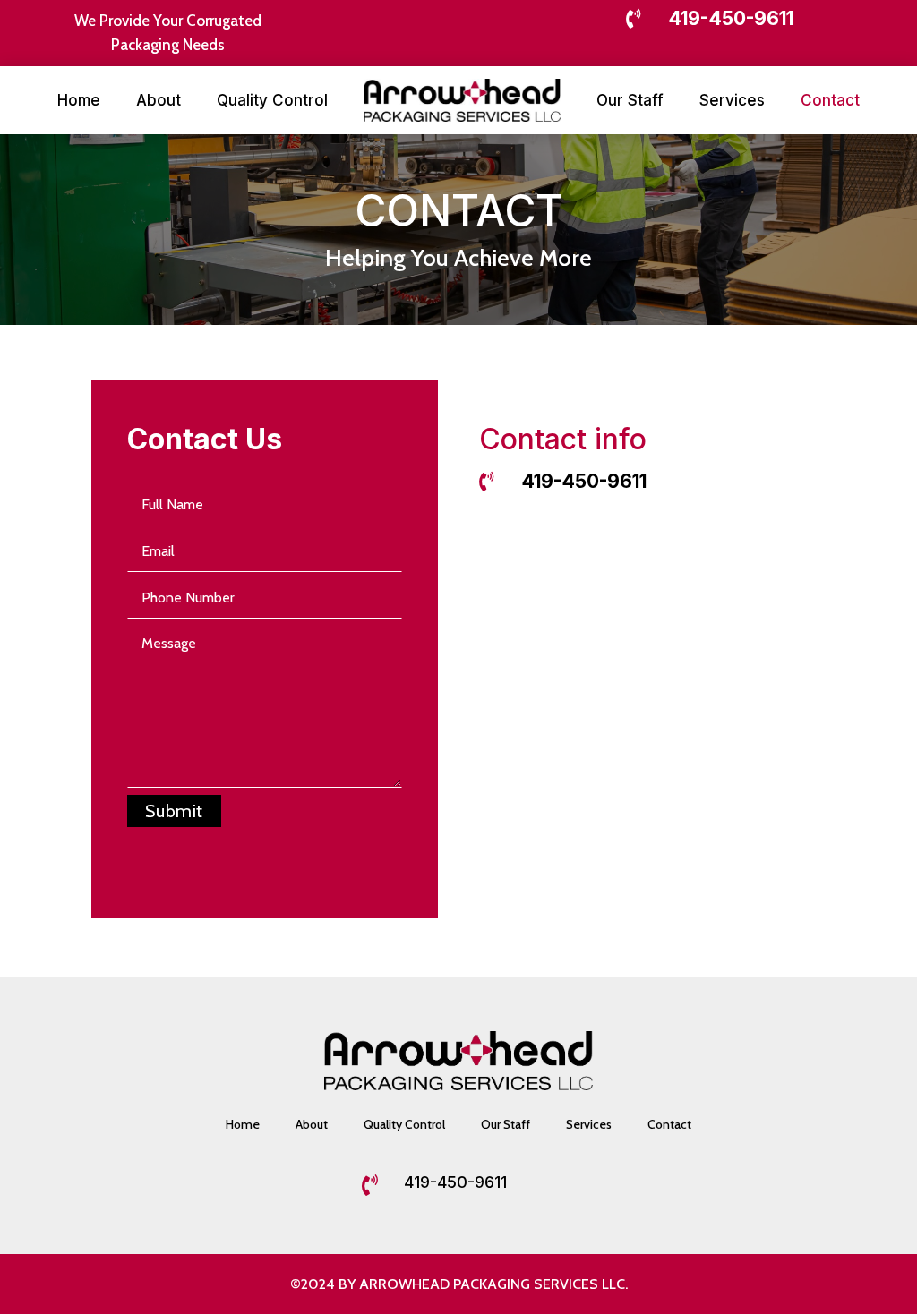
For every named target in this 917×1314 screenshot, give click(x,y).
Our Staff (630, 100)
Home (78, 100)
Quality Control (272, 100)
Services (732, 100)
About (158, 100)
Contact (830, 100)
